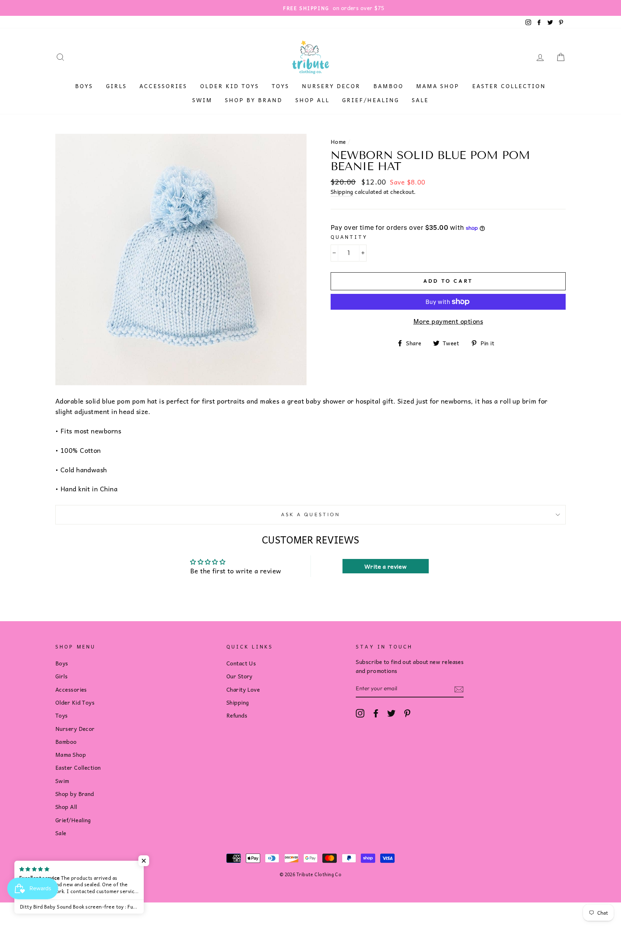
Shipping (342, 191)
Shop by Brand (253, 100)
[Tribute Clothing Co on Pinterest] (407, 713)
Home (338, 141)
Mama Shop (437, 86)
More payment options (448, 321)
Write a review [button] (385, 566)
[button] (143, 860)
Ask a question (310, 514)
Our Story (239, 676)
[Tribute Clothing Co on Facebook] (376, 713)
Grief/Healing (370, 100)
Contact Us (241, 663)
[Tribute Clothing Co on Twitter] (391, 713)
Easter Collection (509, 86)
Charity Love (243, 689)
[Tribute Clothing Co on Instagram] (360, 713)
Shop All (312, 100)
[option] (310, 8)
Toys (280, 86)
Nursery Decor (331, 86)
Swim (202, 100)
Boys (84, 86)
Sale (420, 100)
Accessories (163, 86)
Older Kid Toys (229, 86)
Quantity (349, 237)
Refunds (236, 715)
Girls (116, 86)
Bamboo (388, 86)
